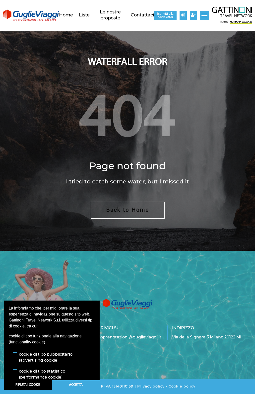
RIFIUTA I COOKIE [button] (27, 385)
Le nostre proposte (110, 15)
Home (66, 15)
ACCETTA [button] (76, 385)
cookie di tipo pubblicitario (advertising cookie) (45, 357)
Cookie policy (182, 386)
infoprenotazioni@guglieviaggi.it (128, 337)
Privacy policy (151, 386)
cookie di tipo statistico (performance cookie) (42, 374)
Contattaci (142, 15)
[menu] (204, 15)
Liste (84, 15)
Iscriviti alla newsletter (165, 15)
